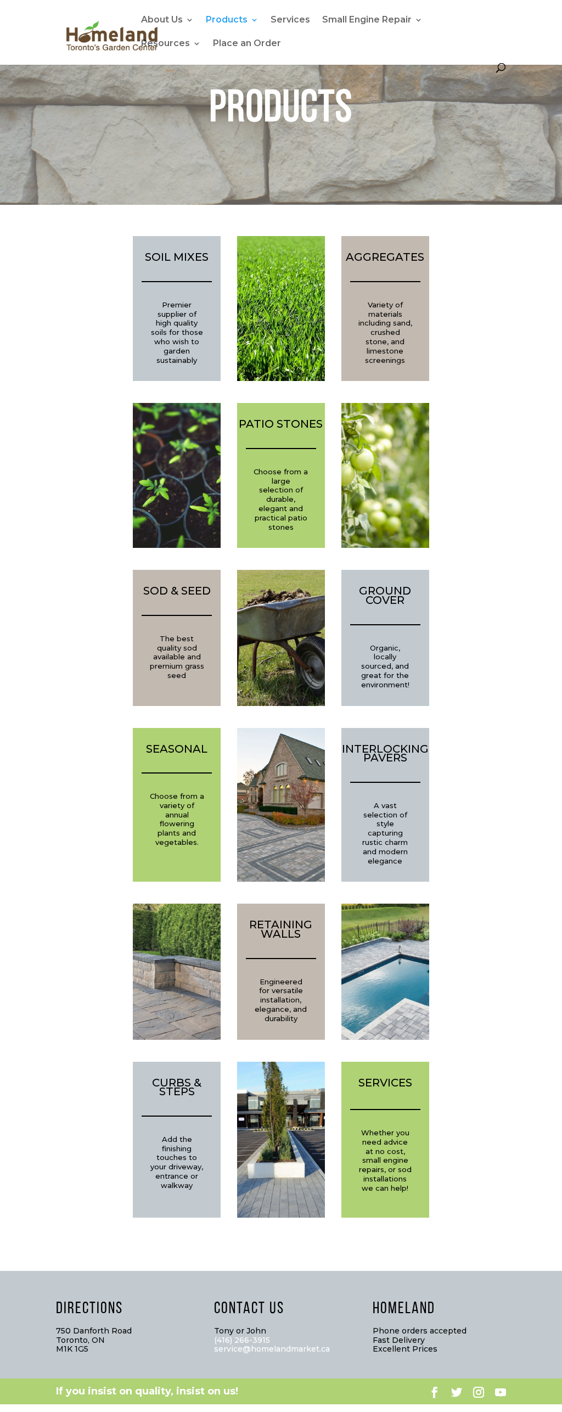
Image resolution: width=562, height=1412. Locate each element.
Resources (165, 44)
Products (227, 20)
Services (290, 20)
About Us (162, 20)
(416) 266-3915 (242, 1340)
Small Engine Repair (367, 20)
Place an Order (247, 44)
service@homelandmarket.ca (272, 1349)
